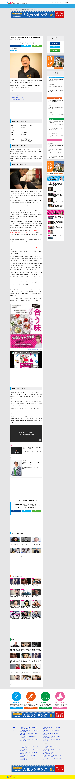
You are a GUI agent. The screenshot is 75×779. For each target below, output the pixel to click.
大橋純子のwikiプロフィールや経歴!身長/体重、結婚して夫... (36, 618)
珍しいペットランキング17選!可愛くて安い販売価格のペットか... (15, 596)
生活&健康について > (45, 707)
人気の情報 (13, 730)
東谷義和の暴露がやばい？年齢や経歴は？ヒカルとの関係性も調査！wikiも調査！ (55, 80)
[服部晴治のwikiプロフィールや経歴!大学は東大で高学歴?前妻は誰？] (36, 581)
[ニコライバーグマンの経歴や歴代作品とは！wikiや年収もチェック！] (26, 540)
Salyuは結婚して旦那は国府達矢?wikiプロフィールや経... (25, 607)
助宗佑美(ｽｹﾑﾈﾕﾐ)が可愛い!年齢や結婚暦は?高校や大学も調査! (55, 146)
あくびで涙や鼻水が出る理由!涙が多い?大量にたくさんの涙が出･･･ (15, 661)
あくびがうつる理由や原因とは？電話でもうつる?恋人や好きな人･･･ (36, 661)
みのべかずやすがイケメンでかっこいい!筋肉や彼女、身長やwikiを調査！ (56, 115)
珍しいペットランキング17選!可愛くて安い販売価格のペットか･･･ (15, 683)
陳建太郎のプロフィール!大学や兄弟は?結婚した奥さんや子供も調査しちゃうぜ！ (55, 153)
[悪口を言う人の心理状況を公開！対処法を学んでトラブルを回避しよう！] (26, 645)
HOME (13, 727)
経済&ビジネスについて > (60, 707)
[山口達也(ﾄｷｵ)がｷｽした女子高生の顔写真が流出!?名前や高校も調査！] (26, 656)
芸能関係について (53, 77)
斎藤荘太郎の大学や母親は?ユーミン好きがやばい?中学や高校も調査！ (55, 157)
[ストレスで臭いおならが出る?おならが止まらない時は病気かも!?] (15, 666)
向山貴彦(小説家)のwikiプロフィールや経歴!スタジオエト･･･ (36, 554)
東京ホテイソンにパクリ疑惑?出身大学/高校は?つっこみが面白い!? (55, 91)
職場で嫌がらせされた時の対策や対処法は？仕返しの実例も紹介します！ (55, 125)
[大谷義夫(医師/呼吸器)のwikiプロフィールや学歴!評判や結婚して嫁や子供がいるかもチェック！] (15, 550)
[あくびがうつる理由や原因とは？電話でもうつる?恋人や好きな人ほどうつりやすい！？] (15, 581)
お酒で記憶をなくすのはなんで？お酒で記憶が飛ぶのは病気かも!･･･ (36, 672)
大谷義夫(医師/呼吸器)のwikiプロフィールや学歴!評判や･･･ (15, 554)
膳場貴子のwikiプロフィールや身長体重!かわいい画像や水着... (15, 607)
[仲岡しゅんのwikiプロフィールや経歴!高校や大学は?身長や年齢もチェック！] (36, 603)
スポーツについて (57, 98)
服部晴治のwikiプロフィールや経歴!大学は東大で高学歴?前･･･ (57, 227)
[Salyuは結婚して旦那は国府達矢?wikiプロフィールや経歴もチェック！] (26, 603)
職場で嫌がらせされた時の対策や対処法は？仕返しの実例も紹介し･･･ (36, 650)
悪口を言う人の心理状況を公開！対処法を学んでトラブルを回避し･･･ (26, 650)
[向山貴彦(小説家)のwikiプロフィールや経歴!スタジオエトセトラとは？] (36, 550)
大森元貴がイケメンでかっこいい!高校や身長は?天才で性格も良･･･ (57, 236)
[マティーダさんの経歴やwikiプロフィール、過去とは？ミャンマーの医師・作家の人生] (15, 540)
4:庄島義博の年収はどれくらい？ (18, 99)
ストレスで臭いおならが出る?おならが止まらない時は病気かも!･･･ (15, 672)
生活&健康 (52, 119)
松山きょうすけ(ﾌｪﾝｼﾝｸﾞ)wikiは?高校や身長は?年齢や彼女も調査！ (55, 105)
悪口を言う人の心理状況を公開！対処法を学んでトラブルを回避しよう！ (55, 122)
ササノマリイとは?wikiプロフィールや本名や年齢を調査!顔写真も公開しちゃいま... (56, 95)
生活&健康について (46, 743)
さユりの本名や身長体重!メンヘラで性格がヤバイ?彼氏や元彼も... (25, 618)
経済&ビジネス (14, 50)
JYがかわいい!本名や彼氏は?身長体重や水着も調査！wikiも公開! (55, 87)
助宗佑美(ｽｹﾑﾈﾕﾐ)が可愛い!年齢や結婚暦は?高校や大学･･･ (36, 682)
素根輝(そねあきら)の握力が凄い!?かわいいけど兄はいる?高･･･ (26, 682)
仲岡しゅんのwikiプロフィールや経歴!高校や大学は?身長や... (36, 607)
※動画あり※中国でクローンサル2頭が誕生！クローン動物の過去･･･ (26, 555)
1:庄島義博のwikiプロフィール (17, 93)
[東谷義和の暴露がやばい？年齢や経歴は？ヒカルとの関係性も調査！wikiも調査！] (15, 645)
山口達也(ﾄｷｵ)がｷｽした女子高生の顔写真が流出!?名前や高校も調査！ (55, 143)
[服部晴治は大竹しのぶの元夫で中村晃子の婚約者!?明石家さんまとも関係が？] (15, 614)
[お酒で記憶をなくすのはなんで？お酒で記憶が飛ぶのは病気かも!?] (36, 666)
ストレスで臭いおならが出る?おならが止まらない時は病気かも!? (55, 136)
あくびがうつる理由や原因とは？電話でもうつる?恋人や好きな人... (15, 585)
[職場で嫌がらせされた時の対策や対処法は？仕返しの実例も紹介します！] (36, 645)
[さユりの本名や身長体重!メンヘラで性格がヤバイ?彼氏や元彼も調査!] (26, 614)
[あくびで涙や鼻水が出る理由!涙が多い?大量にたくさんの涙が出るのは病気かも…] (26, 581)
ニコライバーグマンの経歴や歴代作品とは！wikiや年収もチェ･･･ (26, 544)
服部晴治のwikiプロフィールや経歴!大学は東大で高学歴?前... (36, 585)
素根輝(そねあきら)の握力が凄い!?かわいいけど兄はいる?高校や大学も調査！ (55, 101)
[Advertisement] (37, 27)
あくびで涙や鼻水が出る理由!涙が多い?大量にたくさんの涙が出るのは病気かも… (55, 129)
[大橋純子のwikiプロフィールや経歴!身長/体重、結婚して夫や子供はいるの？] (36, 614)
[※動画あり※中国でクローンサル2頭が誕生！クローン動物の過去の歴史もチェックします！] (26, 550)
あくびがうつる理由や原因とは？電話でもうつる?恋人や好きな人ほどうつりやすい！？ (55, 133)
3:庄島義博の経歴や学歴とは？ (17, 97)
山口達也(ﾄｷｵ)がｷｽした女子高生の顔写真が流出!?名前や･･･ (25, 661)
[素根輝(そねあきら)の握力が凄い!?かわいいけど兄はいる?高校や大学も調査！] (26, 677)
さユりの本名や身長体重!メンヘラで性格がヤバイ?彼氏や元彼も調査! (55, 84)
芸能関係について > (16, 707)
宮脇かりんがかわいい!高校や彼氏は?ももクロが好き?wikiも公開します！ (55, 108)
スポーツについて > (31, 707)
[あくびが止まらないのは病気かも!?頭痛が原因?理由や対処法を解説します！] (26, 666)
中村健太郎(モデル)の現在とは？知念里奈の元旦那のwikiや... (36, 596)
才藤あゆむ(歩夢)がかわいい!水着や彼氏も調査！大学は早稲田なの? (55, 112)
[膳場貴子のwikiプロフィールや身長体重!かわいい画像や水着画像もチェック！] (15, 603)
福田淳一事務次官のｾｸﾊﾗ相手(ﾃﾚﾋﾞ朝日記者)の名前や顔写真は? (55, 150)
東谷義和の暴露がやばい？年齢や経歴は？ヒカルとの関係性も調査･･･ (15, 650)
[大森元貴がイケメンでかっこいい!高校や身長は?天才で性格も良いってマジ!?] (26, 592)
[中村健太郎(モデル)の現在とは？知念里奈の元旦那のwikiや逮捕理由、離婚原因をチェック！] (36, 592)
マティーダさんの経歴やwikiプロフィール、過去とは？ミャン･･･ (15, 544)
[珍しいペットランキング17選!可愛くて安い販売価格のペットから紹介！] (15, 592)
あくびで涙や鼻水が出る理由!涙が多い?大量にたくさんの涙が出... (25, 585)
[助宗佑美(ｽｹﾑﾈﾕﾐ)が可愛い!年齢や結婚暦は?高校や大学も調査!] (36, 677)
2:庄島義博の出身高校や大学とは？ (18, 95)
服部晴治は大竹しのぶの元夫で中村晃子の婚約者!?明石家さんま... (15, 618)
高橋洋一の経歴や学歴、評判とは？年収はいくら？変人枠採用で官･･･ (36, 544)
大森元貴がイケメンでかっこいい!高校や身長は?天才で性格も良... (25, 596)
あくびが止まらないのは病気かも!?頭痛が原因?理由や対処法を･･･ (25, 672)
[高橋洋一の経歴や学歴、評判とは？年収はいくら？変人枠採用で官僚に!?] (36, 540)
